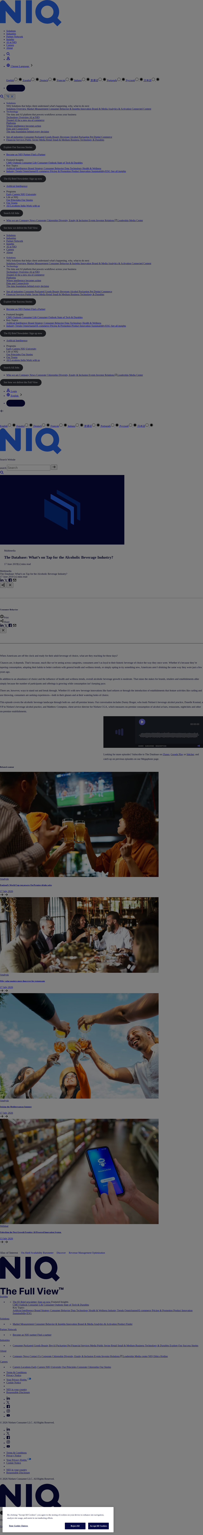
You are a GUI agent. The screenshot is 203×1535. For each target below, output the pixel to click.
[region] (58, 1519)
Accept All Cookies (98, 1526)
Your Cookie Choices (18, 1526)
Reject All (75, 1526)
